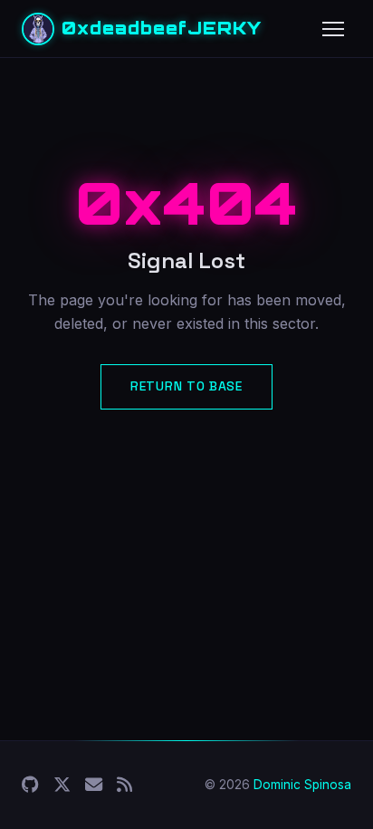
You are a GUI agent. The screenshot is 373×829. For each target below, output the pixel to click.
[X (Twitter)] (62, 785)
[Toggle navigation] (333, 29)
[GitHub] (30, 785)
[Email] (93, 785)
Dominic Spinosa (302, 784)
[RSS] (124, 785)
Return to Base (186, 386)
